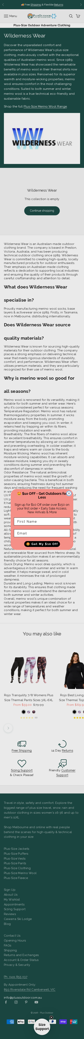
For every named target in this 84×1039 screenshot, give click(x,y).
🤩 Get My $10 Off (42, 544)
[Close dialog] (69, 493)
